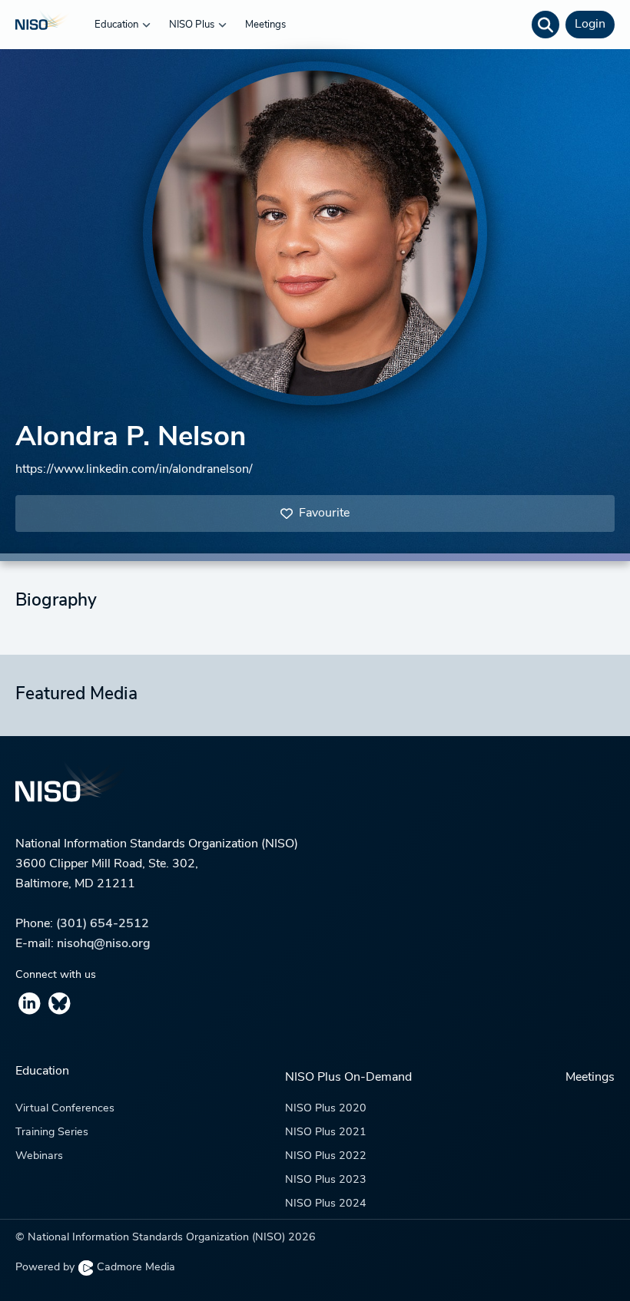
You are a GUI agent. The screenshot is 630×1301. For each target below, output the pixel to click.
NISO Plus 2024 (325, 1204)
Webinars (39, 1156)
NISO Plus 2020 (325, 1108)
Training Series (51, 1132)
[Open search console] (545, 24)
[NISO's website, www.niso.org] (315, 791)
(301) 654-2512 (102, 924)
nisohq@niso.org (104, 944)
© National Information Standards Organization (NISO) (165, 1237)
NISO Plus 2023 (325, 1180)
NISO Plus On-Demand (348, 1078)
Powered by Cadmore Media (95, 1267)
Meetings (265, 25)
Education (117, 25)
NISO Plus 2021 (325, 1132)
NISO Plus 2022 (325, 1156)
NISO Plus (193, 25)
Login (590, 24)
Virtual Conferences (64, 1108)
